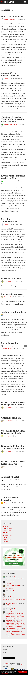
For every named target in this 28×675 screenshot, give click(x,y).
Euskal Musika (7, 528)
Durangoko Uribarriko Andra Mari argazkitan (12, 447)
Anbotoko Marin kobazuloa (9, 498)
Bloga (4, 652)
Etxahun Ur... (7, 539)
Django (4, 664)
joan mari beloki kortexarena (13, 585)
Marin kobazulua (9, 343)
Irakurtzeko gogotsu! (11, 609)
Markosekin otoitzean (12, 293)
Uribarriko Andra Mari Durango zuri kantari (13, 432)
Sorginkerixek (7, 502)
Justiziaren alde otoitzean (13, 312)
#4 (13, 590)
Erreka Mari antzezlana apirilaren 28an (13, 177)
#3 (11, 587)
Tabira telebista (8, 281)
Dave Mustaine (7, 535)
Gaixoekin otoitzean (11, 417)
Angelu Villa (9, 620)
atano (5, 479)
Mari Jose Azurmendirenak (9, 220)
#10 (24, 628)
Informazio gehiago (4, 673)
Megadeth (6, 532)
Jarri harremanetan (9, 646)
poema (5, 537)
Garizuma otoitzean (11, 278)
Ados (23, 671)
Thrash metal (7, 530)
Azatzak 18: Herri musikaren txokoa (10, 74)
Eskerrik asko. (9, 588)
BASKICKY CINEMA (9, 19)
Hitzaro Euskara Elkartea (10, 124)
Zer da (5, 649)
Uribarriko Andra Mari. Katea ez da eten (13, 462)
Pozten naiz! (9, 606)
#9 (21, 620)
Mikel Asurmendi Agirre (12, 603)
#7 (14, 608)
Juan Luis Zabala (10, 612)
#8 (24, 612)
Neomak (5, 526)
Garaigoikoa (7, 78)
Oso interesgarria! (10, 592)
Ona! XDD (8, 583)
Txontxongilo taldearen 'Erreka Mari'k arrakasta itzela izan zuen (14, 119)
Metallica (5, 541)
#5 (10, 596)
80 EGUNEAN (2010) (12, 16)
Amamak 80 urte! (10, 476)
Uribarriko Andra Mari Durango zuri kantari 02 (13, 403)
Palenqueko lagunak (9, 315)
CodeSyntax (6, 663)
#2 (14, 582)
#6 (8, 604)
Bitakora (23, 664)
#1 (14, 576)
